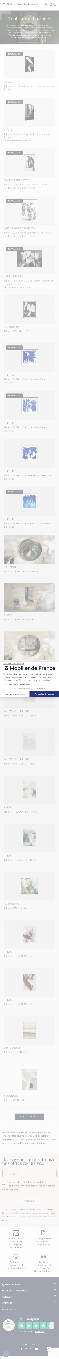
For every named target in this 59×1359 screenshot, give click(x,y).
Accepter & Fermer (44, 694)
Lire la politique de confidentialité (16, 685)
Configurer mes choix (15, 694)
